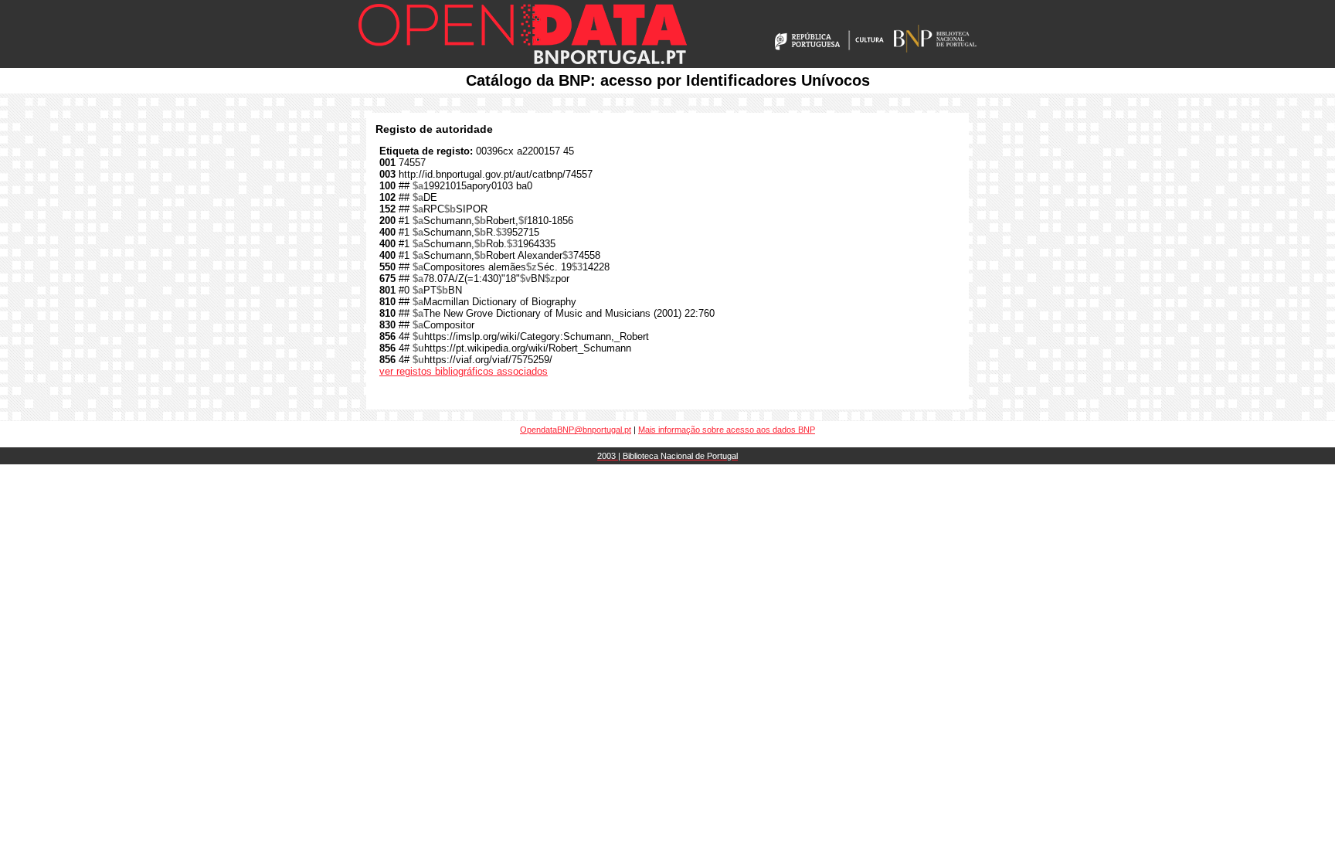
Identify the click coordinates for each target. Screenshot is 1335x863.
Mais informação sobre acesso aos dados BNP (726, 429)
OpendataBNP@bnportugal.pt (575, 429)
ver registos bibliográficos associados (463, 371)
